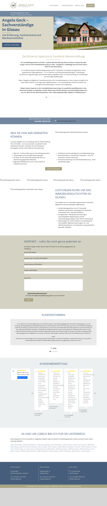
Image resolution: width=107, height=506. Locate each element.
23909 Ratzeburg (84, 449)
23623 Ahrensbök (16, 445)
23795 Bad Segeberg (43, 445)
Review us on (21, 377)
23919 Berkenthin (56, 445)
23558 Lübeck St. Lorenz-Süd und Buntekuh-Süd (30, 449)
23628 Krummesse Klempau (28, 447)
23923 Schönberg (64, 451)
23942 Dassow (67, 445)
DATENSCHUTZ (63, 486)
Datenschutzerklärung (41, 295)
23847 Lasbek (42, 447)
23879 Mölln (51, 449)
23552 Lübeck (52, 447)
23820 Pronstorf (73, 449)
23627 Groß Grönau (79, 445)
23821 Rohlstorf (42, 451)
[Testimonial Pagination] (50, 351)
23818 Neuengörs (61, 449)
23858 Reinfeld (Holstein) (28, 451)
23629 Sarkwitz (53, 451)
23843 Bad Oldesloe (29, 445)
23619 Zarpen (85, 451)
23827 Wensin (75, 451)
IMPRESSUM (54, 486)
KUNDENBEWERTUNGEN (74, 486)
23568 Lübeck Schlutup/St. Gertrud (68, 447)
